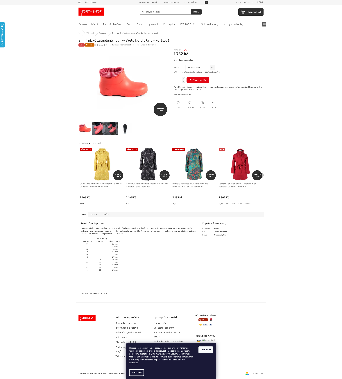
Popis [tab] (83, 214)
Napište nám (160, 323)
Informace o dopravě (148, 2)
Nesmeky (217, 228)
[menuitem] (88, 24)
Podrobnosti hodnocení (129, 45)
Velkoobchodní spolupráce (168, 341)
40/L (127, 203)
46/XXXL (248, 203)
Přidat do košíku (199, 80)
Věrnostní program (164, 328)
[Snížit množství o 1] (183, 81)
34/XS (221, 203)
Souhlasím (205, 349)
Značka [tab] (106, 214)
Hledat (196, 12)
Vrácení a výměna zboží (128, 332)
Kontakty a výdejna (171, 2)
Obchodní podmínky (126, 342)
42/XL (240, 203)
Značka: (149, 45)
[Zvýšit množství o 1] (183, 78)
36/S (174, 203)
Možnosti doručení (212, 72)
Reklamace (121, 337)
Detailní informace (181, 94)
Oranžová (218, 235)
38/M (82, 203)
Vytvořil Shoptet (257, 373)
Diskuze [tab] (94, 214)
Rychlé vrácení (191, 2)
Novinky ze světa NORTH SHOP (167, 334)
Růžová (226, 235)
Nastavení (137, 372)
